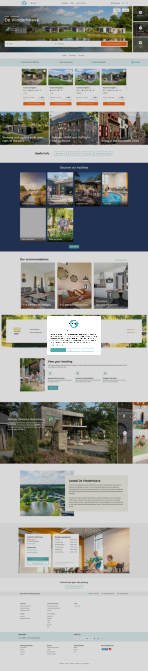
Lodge (48, 622)
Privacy (67, 663)
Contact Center (36, 638)
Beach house (50, 616)
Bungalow (49, 618)
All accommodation (121, 260)
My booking (53, 388)
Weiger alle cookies (73, 350)
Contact (48, 649)
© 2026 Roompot (85, 663)
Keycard (22, 649)
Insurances (22, 651)
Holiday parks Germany (25, 610)
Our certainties (23, 647)
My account (88, 154)
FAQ (24, 638)
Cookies (72, 663)
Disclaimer (77, 663)
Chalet (48, 620)
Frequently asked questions (53, 647)
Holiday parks (23, 603)
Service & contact (81, 3)
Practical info (74, 154)
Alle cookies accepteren (58, 350)
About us (76, 649)
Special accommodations (52, 603)
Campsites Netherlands (25, 618)
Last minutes (77, 606)
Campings (22, 613)
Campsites (22, 616)
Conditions (22, 654)
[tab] (58, 433)
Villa (48, 627)
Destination (65, 3)
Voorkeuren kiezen (87, 350)
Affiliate (75, 647)
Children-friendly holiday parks (53, 608)
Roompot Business (51, 651)
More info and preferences (74, 586)
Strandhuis (49, 624)
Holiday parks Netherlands (25, 606)
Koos (75, 651)
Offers (72, 3)
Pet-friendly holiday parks (52, 606)
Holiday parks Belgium (25, 608)
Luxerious (49, 610)
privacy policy (60, 345)
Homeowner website (51, 654)
